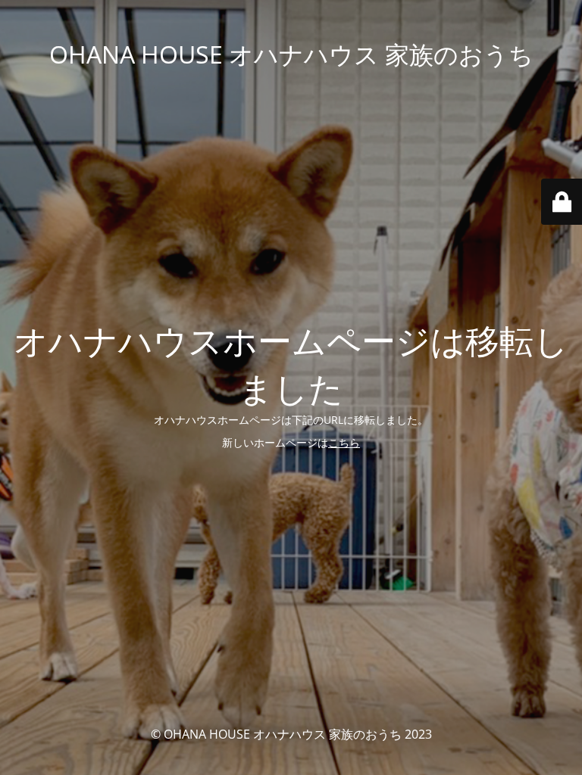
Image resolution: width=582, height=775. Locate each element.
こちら (344, 442)
